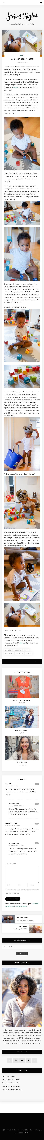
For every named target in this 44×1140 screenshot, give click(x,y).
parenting (19, 653)
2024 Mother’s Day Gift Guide (11, 1079)
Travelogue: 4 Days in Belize (10, 1083)
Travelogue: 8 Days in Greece (11, 1086)
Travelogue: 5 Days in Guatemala (12, 1089)
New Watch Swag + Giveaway (25, 920)
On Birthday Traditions (9, 1076)
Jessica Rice (14, 803)
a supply (15, 87)
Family (22, 55)
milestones (17, 650)
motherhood (9, 653)
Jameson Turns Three (22, 730)
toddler (29, 653)
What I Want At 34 (22, 762)
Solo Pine (26, 1132)
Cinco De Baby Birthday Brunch (22, 700)
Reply (37, 783)
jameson (8, 650)
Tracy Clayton (11, 823)
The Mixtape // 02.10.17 (20, 929)
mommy (26, 650)
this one (22, 643)
